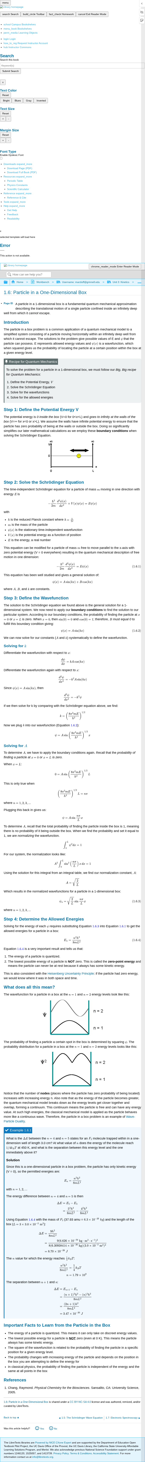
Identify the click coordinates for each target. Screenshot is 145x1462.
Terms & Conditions (81, 1453)
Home (20, 282)
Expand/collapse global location (139, 281)
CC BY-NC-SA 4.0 (80, 1401)
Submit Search (10, 71)
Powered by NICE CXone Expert (53, 1442)
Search (9, 274)
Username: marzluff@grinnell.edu (80, 282)
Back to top (10, 1417)
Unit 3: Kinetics (121, 282)
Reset (5, 95)
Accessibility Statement (106, 1453)
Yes (42, 1428)
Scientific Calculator (18, 189)
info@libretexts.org (42, 1456)
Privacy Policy (61, 1453)
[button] (12, 214)
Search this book (9, 59)
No (55, 1428)
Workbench (43, 282)
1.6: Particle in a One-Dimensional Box (26, 1401)
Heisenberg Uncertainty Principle (71, 973)
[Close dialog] (2, 250)
